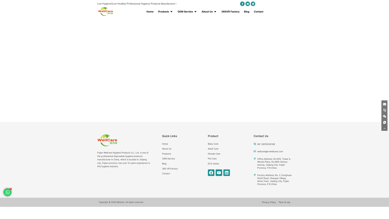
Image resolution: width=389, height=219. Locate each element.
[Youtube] (247, 4)
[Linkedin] (253, 4)
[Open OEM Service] (195, 11)
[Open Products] (171, 11)
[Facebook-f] (242, 4)
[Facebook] (211, 172)
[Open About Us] (215, 11)
